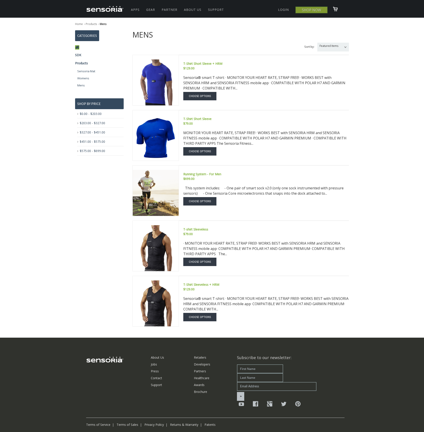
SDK (78, 55)
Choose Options (200, 96)
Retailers (200, 357)
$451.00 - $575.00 (92, 141)
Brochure (200, 392)
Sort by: (309, 47)
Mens (81, 85)
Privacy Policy (154, 424)
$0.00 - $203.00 (91, 114)
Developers (202, 364)
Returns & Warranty (184, 424)
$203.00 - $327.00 (92, 123)
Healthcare (201, 378)
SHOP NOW (311, 10)
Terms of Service (98, 424)
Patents (210, 424)
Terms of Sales (127, 424)
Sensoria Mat (86, 71)
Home (79, 24)
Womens (83, 78)
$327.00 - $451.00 (92, 132)
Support (156, 385)
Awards (199, 385)
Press (155, 371)
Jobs (154, 364)
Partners (200, 371)
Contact (156, 378)
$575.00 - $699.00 (92, 151)
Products (81, 63)
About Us (157, 357)
